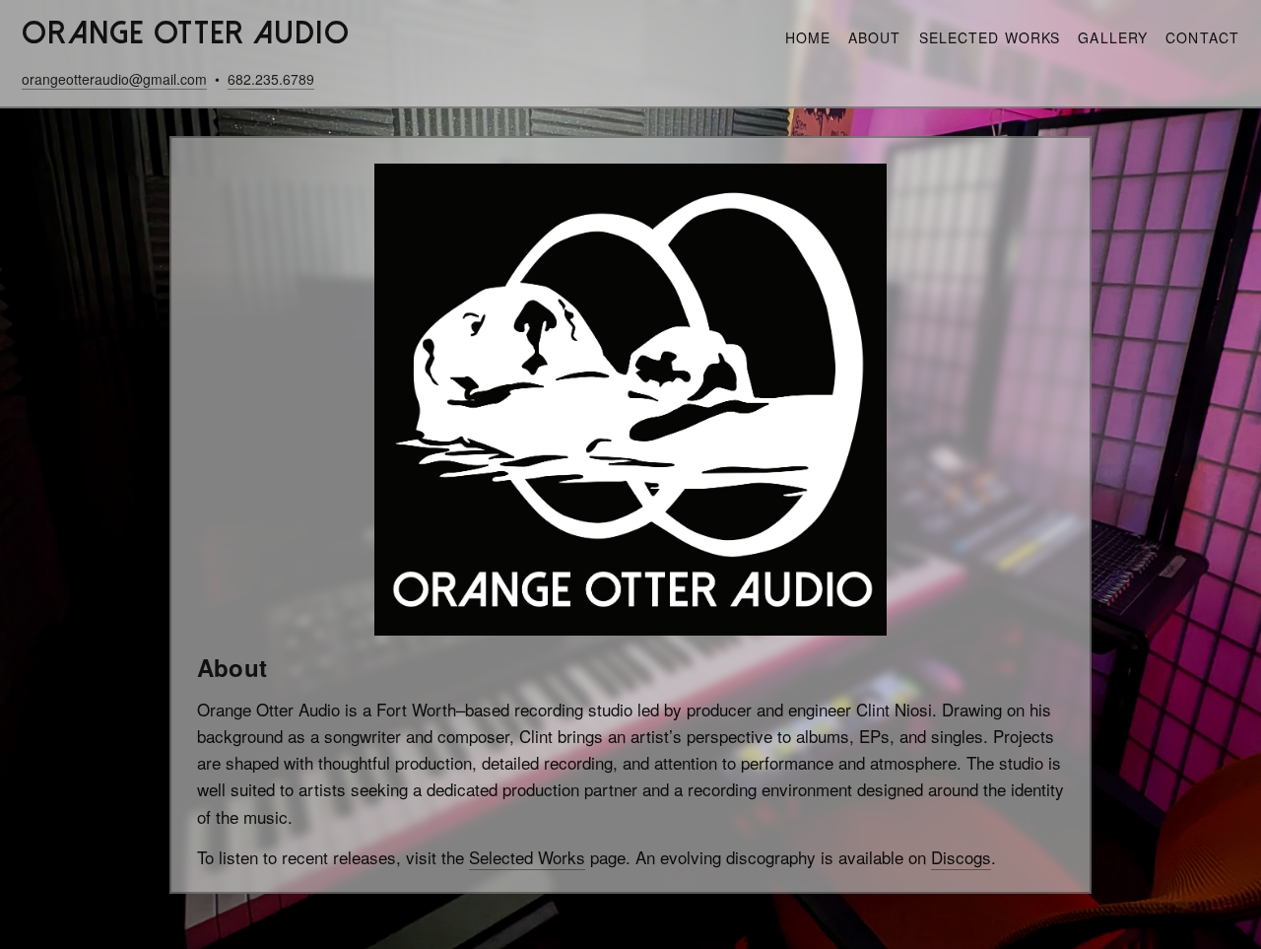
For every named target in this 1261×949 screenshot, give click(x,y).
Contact (1202, 37)
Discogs (961, 857)
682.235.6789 (271, 79)
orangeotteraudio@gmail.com (114, 79)
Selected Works (990, 37)
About (874, 37)
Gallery (1113, 37)
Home (807, 37)
